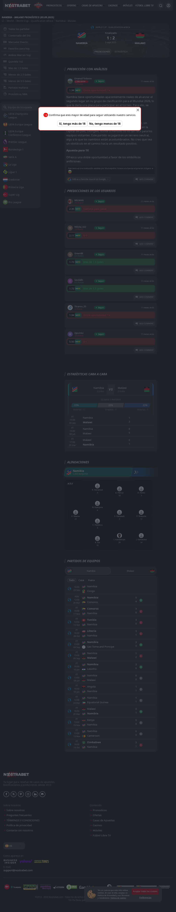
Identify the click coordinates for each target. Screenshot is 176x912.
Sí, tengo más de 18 (72, 124)
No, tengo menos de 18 (104, 124)
